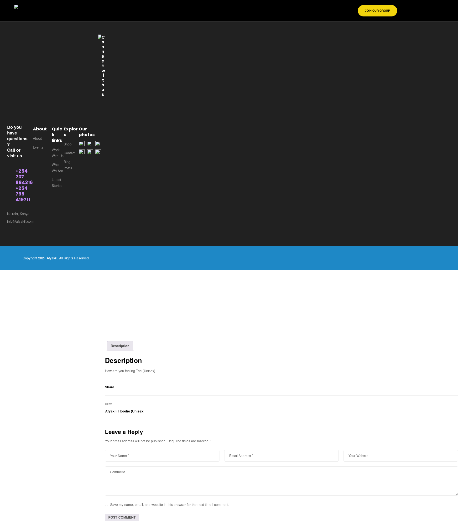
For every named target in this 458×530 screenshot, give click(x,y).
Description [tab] (120, 345)
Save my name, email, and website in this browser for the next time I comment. (169, 504)
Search (83, 38)
